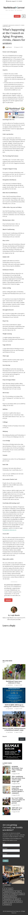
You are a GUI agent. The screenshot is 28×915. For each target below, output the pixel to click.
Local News (21, 894)
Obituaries (17, 899)
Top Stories (18, 901)
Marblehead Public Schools (10, 896)
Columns (10, 888)
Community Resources (8, 25)
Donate (17, 16)
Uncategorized (7, 904)
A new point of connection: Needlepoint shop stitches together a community (18, 790)
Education (6, 894)
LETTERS (13, 894)
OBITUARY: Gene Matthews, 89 (17, 808)
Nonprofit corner (19, 25)
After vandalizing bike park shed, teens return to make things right (18, 779)
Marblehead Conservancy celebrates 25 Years (14, 682)
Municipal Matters (8, 899)
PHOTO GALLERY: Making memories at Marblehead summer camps (14, 729)
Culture (18, 891)
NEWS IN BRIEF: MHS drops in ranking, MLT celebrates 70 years (14, 705)
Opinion (5, 901)
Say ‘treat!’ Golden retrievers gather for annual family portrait (18, 800)
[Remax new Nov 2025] (12, 751)
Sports (11, 901)
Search (5, 736)
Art (4, 888)
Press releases (6, 26)
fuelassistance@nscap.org (9, 530)
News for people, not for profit (14, 10)
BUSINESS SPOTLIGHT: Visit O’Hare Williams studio (17, 769)
